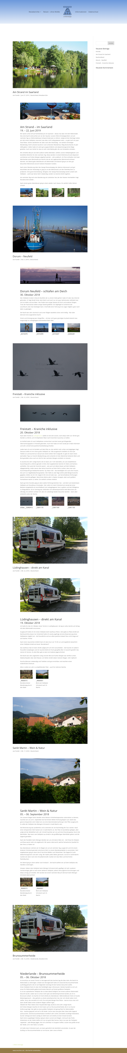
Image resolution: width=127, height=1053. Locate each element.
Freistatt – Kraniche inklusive (29, 394)
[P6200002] (58, 197)
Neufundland (100, 57)
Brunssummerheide (24, 955)
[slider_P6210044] (26, 197)
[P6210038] (42, 197)
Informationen (80, 12)
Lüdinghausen (37, 436)
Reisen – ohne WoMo (51, 12)
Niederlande (34, 959)
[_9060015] (26, 679)
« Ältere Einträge (18, 1045)
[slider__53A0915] (26, 506)
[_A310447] (58, 332)
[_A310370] (26, 332)
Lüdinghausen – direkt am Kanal (31, 567)
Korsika (98, 51)
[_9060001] (42, 679)
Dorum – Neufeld (22, 256)
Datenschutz (93, 12)
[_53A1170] (42, 506)
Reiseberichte (34, 12)
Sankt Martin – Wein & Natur (29, 748)
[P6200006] (73, 197)
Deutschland (34, 95)
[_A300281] (73, 332)
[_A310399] (42, 332)
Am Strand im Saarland (26, 92)
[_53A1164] (58, 506)
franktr (17, 95)
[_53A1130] (73, 506)
